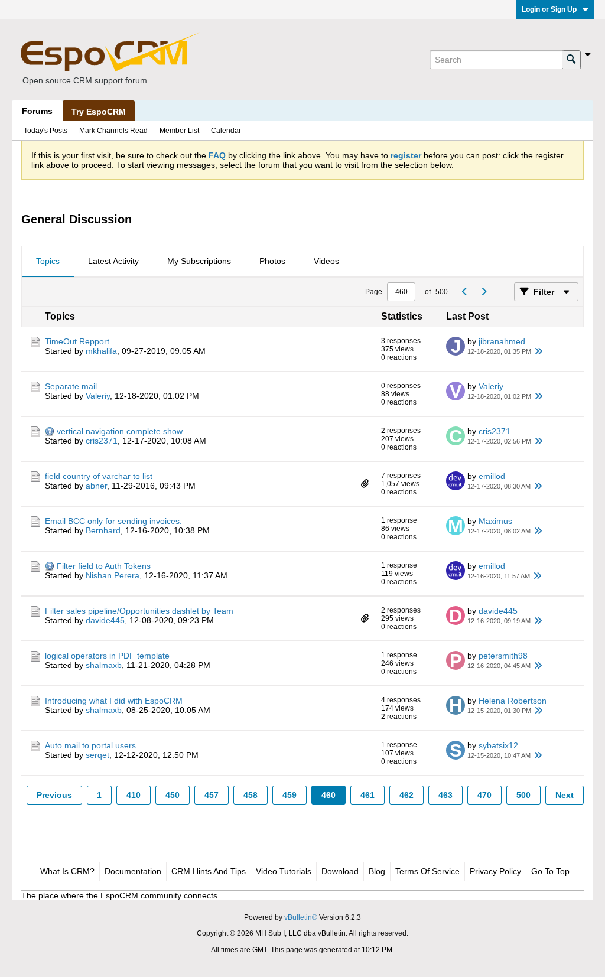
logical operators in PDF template (107, 655)
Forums (37, 111)
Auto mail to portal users (90, 745)
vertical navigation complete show (120, 431)
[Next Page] (483, 291)
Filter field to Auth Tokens (104, 566)
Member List (179, 130)
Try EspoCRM (98, 111)
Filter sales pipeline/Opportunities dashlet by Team (139, 610)
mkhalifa (101, 351)
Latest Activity (113, 261)
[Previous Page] (464, 291)
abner (96, 485)
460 (328, 795)
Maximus (495, 521)
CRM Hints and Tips (208, 871)
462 (406, 795)
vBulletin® (300, 917)
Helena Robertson (513, 700)
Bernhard (103, 530)
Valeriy (98, 395)
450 (172, 795)
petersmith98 (503, 655)
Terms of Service (427, 871)
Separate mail (71, 386)
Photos (272, 261)
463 (445, 795)
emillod (492, 476)
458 (250, 795)
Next (564, 795)
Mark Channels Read (113, 130)
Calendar (226, 130)
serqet (97, 755)
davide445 (105, 620)
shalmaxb (104, 665)
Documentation (133, 871)
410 (133, 795)
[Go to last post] (538, 351)
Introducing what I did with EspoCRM (114, 700)
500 (523, 795)
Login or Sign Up (549, 9)
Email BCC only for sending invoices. (113, 521)
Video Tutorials (283, 871)
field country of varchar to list (98, 476)
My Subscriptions (199, 261)
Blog (377, 871)
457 (211, 795)
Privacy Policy (495, 871)
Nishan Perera (112, 575)
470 (484, 795)
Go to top (550, 871)
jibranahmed (502, 341)
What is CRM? (67, 871)
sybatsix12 (498, 745)
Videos (326, 261)
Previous (54, 795)
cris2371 (102, 440)
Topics (48, 261)
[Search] (571, 59)
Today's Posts (45, 130)
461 (367, 795)
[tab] (48, 261)
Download (340, 871)
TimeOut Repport (77, 341)
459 (289, 795)
